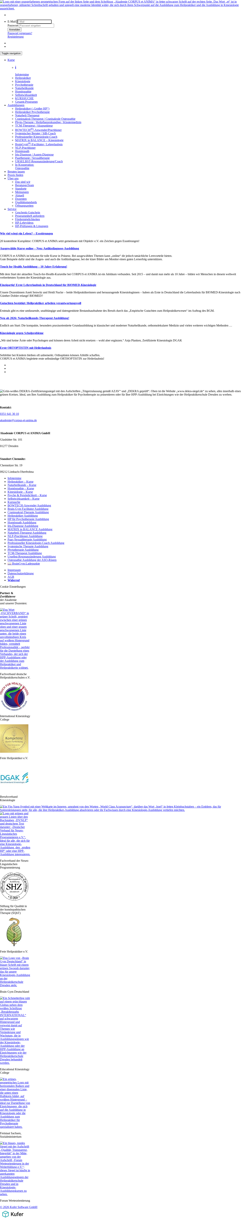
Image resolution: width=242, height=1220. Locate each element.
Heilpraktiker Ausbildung (23, 515)
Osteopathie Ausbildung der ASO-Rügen (32, 560)
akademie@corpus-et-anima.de (18, 420)
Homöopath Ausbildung (22, 522)
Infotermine (14, 478)
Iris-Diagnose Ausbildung (23, 525)
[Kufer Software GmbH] (13, 1218)
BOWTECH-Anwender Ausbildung (29, 505)
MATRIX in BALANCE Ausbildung (30, 529)
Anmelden (14, 29)
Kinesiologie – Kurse (20, 491)
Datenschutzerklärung (21, 573)
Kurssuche (14, 502)
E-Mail (12, 21)
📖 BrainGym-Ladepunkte (24, 563)
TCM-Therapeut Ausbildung (25, 553)
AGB (11, 576)
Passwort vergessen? (20, 33)
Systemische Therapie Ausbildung (28, 546)
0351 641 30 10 (9, 413)
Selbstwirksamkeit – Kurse (24, 498)
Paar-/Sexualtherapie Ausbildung (27, 539)
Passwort (13, 25)
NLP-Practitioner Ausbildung (25, 536)
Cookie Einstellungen (13, 586)
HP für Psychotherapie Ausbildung (28, 519)
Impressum (14, 570)
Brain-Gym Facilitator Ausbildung (28, 508)
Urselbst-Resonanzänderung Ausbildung (32, 556)
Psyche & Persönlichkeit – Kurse (27, 495)
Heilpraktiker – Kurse (20, 481)
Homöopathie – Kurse (21, 488)
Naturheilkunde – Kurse (22, 485)
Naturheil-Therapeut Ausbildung (27, 532)
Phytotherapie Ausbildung (23, 549)
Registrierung (16, 36)
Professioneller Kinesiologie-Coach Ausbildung (36, 543)
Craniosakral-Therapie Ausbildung (28, 512)
